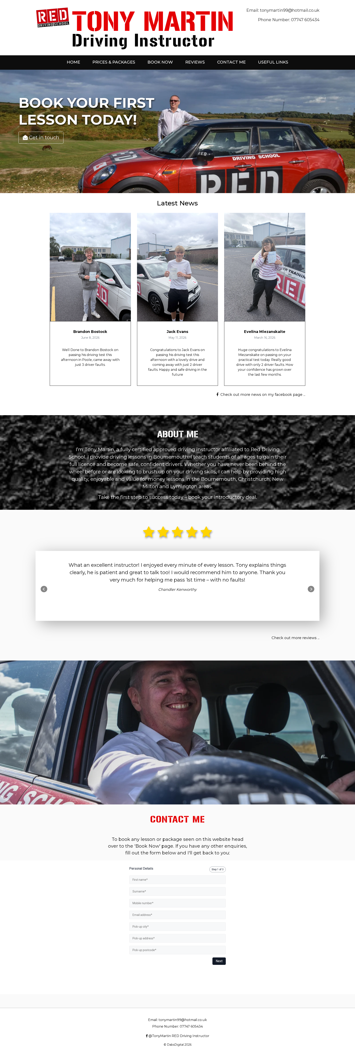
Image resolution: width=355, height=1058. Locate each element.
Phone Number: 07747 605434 (288, 19)
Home (73, 61)
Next (311, 589)
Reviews (195, 61)
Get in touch (43, 137)
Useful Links (273, 61)
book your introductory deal (222, 497)
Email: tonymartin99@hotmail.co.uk (282, 10)
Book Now (160, 61)
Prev (44, 589)
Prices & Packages (113, 61)
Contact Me (231, 61)
